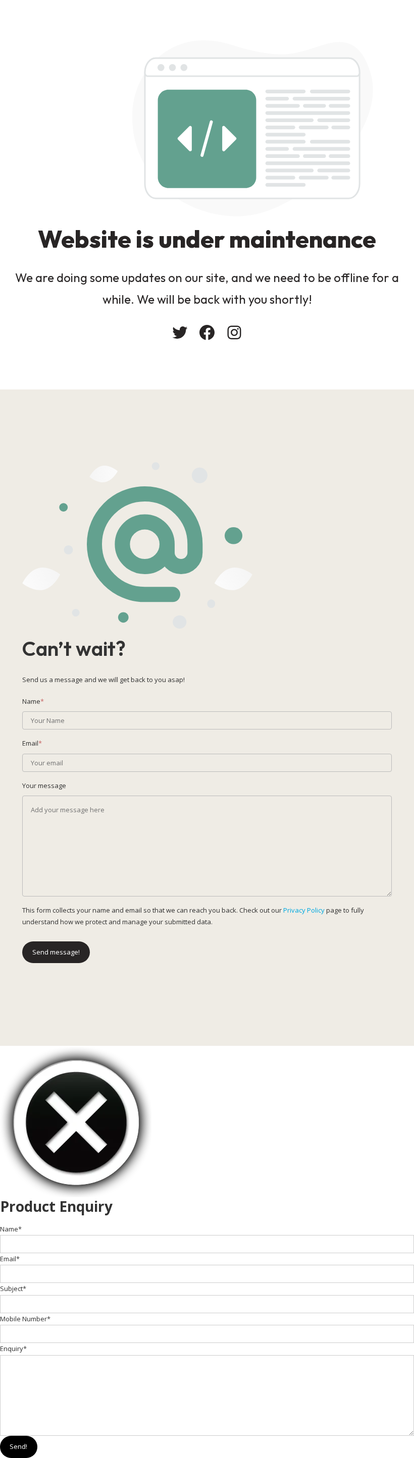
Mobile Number (25, 1318)
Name (11, 1228)
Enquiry (13, 1348)
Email (10, 1258)
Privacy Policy (304, 910)
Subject (13, 1288)
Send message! (56, 952)
